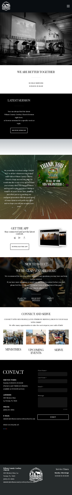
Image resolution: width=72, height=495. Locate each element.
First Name (42, 370)
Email (40, 386)
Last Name (41, 378)
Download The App (19, 246)
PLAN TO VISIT (22, 299)
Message (41, 395)
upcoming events (36, 351)
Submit (53, 417)
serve (58, 350)
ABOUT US (50, 299)
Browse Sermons (19, 130)
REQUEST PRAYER (36, 299)
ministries (13, 349)
